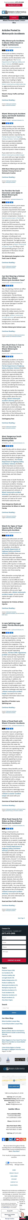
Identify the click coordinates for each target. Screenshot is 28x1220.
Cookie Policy (9, 1164)
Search (14, 1012)
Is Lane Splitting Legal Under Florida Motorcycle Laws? (13, 625)
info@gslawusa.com (16, 1104)
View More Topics (7, 1000)
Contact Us (14, 1182)
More (23, 17)
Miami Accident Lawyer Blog (10, 1021)
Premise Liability (8, 975)
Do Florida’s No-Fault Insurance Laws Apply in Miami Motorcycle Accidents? (12, 193)
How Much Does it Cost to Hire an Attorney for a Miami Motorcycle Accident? (13, 348)
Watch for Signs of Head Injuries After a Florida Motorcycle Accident (12, 528)
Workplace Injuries (9, 987)
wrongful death (8, 978)
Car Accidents (9, 335)
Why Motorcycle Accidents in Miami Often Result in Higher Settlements (13, 42)
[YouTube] (17, 1139)
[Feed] (24, 1139)
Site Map (14, 1179)
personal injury (9, 810)
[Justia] (13, 1139)
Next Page (20, 918)
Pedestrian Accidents (9, 995)
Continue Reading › (8, 100)
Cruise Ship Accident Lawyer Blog (12, 1024)
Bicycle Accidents (8, 997)
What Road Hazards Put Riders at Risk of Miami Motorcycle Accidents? (12, 821)
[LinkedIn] (10, 1139)
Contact (14, 17)
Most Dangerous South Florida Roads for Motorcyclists (11, 438)
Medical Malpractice (9, 980)
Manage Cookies (19, 1164)
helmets (7, 336)
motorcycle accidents (10, 105)
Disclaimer (14, 1176)
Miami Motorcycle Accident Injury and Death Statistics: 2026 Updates (13, 115)
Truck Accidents (8, 992)
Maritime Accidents (9, 990)
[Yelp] (21, 1139)
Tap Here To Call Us (14, 5)
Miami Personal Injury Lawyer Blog (14, 12)
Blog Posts (14, 1185)
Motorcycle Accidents (11, 104)
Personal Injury (21, 809)
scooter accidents (19, 810)
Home (4, 17)
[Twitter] (6, 1139)
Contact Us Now (14, 960)
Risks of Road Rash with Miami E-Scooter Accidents (13, 722)
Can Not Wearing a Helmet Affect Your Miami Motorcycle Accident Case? (13, 278)
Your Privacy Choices (16, 1162)
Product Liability (8, 983)
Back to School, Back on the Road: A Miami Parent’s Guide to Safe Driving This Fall (13, 1032)
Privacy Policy (14, 1173)
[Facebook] (3, 1139)
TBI (16, 613)
